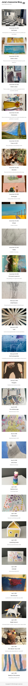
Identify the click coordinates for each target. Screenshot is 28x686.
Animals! (14, 569)
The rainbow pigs (14, 409)
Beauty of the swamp (14, 675)
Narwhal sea (14, 595)
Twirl (14, 329)
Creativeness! (14, 516)
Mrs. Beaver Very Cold (14, 649)
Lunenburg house (14, 542)
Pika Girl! (14, 436)
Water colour (14, 58)
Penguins (14, 382)
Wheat (14, 223)
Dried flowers (14, 303)
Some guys (14, 196)
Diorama (14, 170)
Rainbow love (14, 489)
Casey (14, 249)
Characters (14, 115)
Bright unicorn (14, 622)
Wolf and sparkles (14, 356)
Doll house (14, 30)
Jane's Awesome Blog (12, 2)
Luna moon (14, 462)
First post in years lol (14, 276)
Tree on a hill (14, 143)
